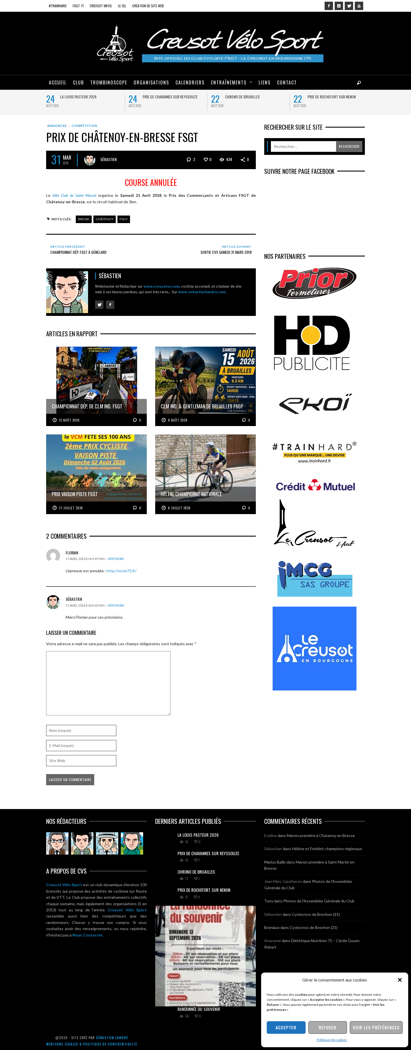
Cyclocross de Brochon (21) (316, 914)
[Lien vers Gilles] (132, 843)
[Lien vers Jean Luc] (107, 843)
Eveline (270, 835)
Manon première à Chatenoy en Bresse (321, 835)
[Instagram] (339, 6)
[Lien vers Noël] (57, 843)
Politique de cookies (332, 1040)
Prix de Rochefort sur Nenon (332, 96)
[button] (400, 980)
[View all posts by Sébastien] (89, 159)
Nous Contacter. (87, 935)
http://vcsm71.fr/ (121, 570)
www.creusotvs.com (161, 286)
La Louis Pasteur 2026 (78, 96)
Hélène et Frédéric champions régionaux (327, 848)
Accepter (286, 1027)
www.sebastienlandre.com (201, 292)
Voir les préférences (376, 1027)
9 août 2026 (178, 420)
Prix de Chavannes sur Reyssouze (170, 96)
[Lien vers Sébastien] (82, 843)
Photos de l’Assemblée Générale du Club (319, 900)
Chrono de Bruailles (242, 96)
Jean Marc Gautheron (283, 881)
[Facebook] (329, 6)
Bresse (83, 219)
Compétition (84, 125)
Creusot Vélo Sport (64, 884)
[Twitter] (349, 6)
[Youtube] (359, 6)
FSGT (124, 219)
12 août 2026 (69, 420)
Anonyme (272, 940)
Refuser (327, 1027)
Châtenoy (105, 219)
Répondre (116, 559)
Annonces (57, 125)
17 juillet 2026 (71, 508)
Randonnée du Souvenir (199, 1009)
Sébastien (108, 159)
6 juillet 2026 (179, 508)
